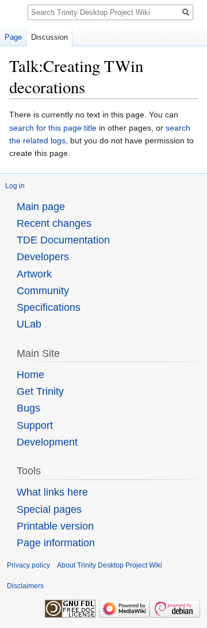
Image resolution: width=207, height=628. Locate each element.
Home (30, 374)
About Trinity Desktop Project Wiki (109, 565)
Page (13, 37)
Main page (41, 206)
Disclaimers (25, 586)
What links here (52, 492)
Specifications (48, 307)
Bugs (28, 408)
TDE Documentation (63, 240)
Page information (56, 543)
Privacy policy (28, 565)
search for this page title (53, 127)
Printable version (55, 526)
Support (35, 425)
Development (47, 442)
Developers (43, 256)
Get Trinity (40, 391)
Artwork (34, 274)
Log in (15, 186)
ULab (29, 324)
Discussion (49, 37)
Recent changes (54, 223)
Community (43, 290)
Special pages (49, 509)
